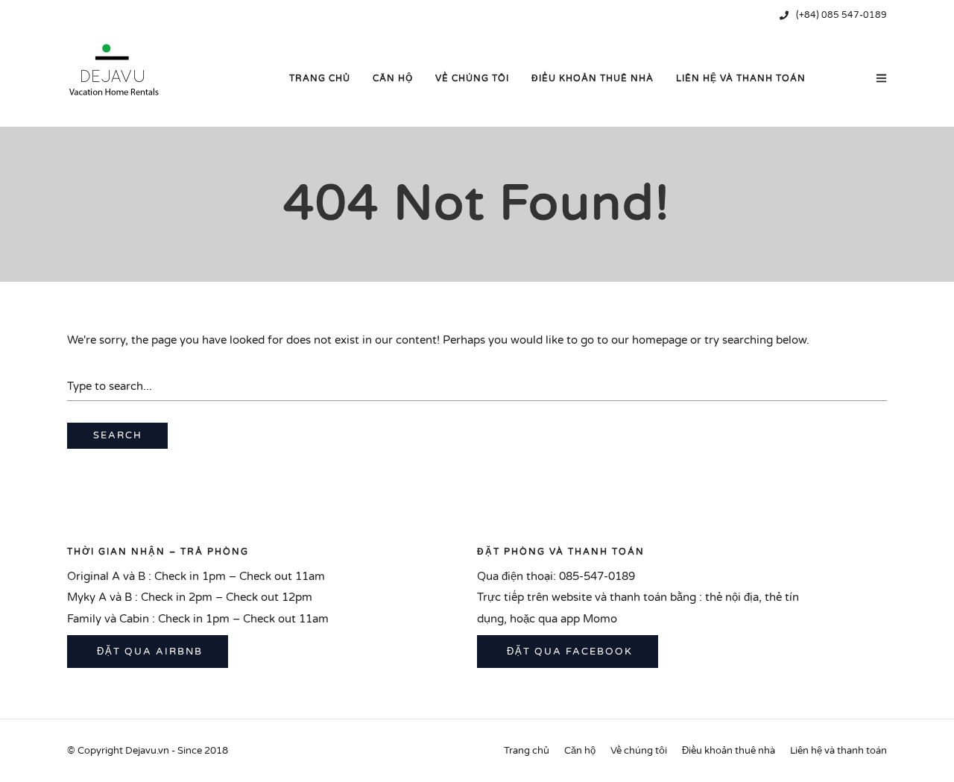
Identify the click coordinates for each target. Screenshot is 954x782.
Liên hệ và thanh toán (741, 78)
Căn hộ (393, 78)
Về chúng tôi (472, 78)
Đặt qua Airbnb (148, 652)
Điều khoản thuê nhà (592, 78)
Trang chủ (319, 78)
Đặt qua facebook (568, 652)
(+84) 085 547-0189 (841, 15)
